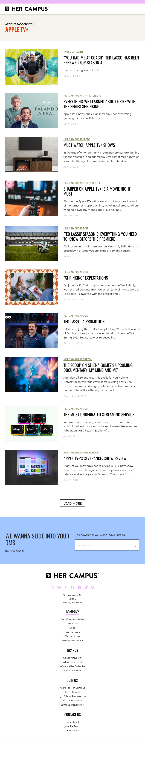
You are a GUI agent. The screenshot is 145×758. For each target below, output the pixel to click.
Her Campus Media (72, 619)
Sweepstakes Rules (72, 640)
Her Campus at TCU (75, 228)
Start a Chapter (72, 692)
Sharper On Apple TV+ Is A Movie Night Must (96, 191)
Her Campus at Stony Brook (81, 182)
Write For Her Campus (72, 687)
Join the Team (72, 726)
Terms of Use (72, 636)
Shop (73, 627)
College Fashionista (72, 662)
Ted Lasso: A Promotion (84, 321)
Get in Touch (72, 722)
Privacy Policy (72, 632)
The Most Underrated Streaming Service (98, 414)
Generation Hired (72, 670)
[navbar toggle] (137, 9)
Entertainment (73, 51)
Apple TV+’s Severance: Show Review (95, 458)
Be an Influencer (72, 700)
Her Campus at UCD (75, 271)
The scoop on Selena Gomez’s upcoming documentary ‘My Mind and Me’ (98, 367)
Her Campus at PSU (75, 408)
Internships (72, 730)
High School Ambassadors (73, 696)
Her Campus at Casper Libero (82, 95)
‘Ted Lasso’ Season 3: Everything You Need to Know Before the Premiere (100, 236)
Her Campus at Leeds (76, 139)
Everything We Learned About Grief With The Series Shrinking (99, 103)
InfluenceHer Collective (72, 666)
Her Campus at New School (81, 452)
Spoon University (72, 657)
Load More (72, 503)
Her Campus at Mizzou (77, 359)
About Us (73, 623)
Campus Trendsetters (72, 704)
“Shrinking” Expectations (85, 277)
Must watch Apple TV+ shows (89, 145)
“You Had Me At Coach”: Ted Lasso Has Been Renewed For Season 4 (101, 60)
